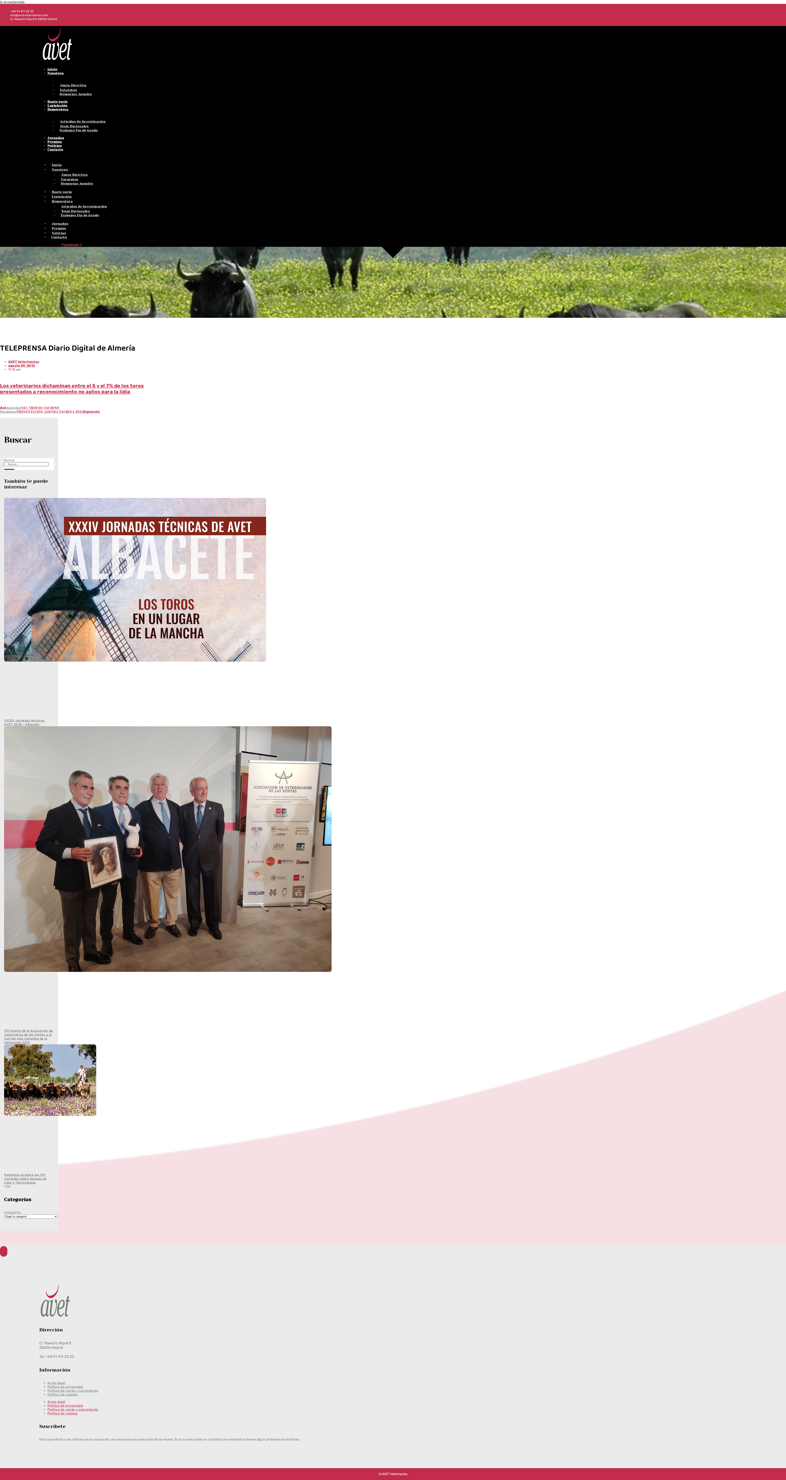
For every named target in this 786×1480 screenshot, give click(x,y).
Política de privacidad (65, 1406)
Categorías (12, 1212)
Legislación (57, 105)
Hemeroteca (57, 109)
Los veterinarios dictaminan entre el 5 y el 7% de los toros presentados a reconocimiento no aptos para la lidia (72, 389)
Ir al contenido (12, 2)
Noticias (54, 146)
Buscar (9, 460)
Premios (54, 142)
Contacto (55, 149)
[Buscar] (9, 469)
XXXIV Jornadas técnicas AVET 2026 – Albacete (24, 722)
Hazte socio (57, 102)
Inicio (52, 69)
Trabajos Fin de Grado (78, 130)
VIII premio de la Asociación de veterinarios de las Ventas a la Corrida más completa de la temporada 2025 (28, 1036)
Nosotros (55, 73)
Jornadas (55, 138)
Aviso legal (56, 1402)
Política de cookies (62, 1395)
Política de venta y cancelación (72, 1409)
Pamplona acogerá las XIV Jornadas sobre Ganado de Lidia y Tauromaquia (25, 1178)
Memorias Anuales (75, 94)
